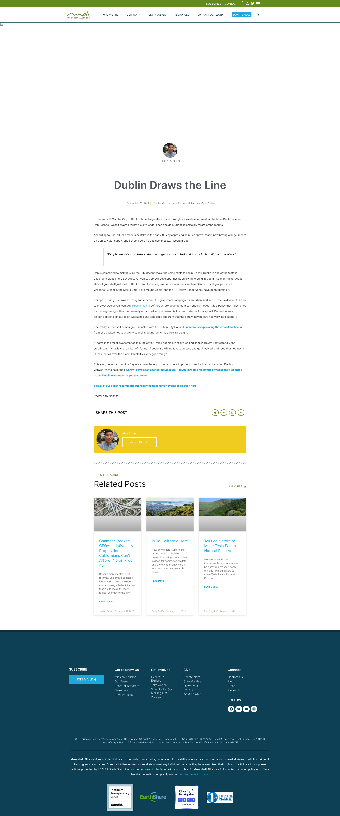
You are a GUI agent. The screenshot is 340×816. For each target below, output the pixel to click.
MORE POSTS (139, 442)
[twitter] (253, 3)
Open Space (208, 203)
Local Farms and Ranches (186, 203)
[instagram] (248, 3)
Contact (231, 3)
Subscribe (213, 3)
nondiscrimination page (193, 774)
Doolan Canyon (162, 203)
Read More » (106, 601)
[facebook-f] (242, 3)
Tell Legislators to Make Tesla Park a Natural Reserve (220, 546)
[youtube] (258, 3)
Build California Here (170, 541)
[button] (258, 15)
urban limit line (140, 305)
